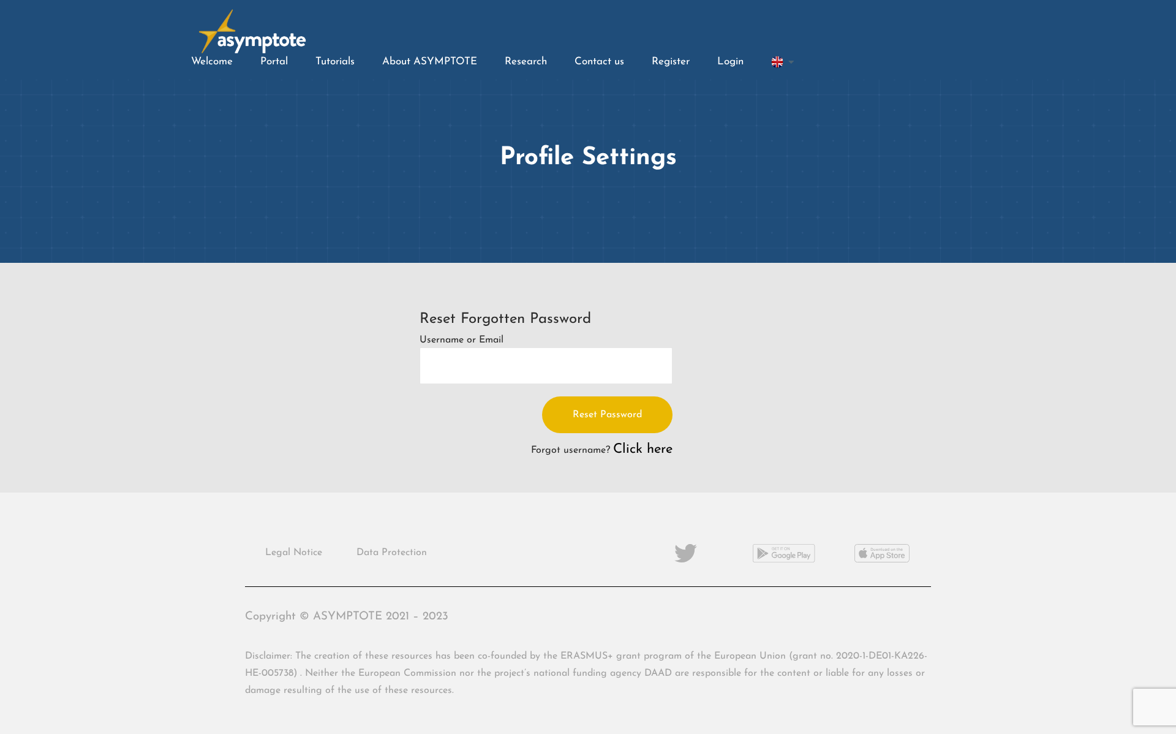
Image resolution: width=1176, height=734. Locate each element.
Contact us (599, 61)
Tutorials (335, 61)
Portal (274, 61)
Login (730, 61)
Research (526, 61)
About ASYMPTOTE (429, 61)
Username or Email (461, 340)
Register (671, 61)
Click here (643, 449)
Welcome (212, 61)
